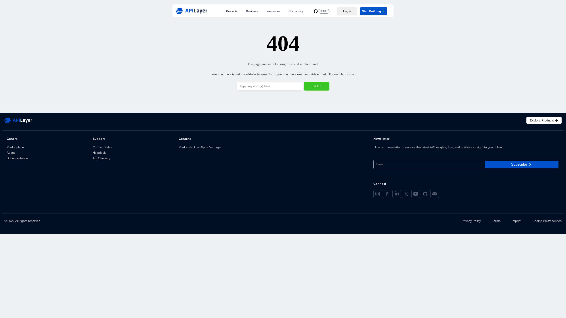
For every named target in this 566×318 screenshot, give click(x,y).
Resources (273, 11)
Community (296, 11)
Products (232, 11)
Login (347, 11)
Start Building (371, 11)
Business (252, 11)
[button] (233, 11)
